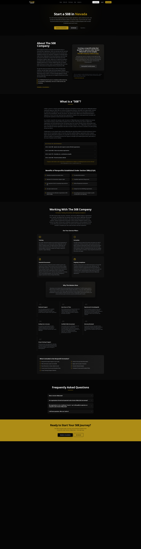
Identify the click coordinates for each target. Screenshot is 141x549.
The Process (70, 2)
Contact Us (79, 2)
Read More (83, 27)
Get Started (108, 2)
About (61, 2)
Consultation (95, 2)
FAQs (75, 2)
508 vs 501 (65, 2)
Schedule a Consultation (61, 27)
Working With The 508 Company (88, 66)
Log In (102, 2)
